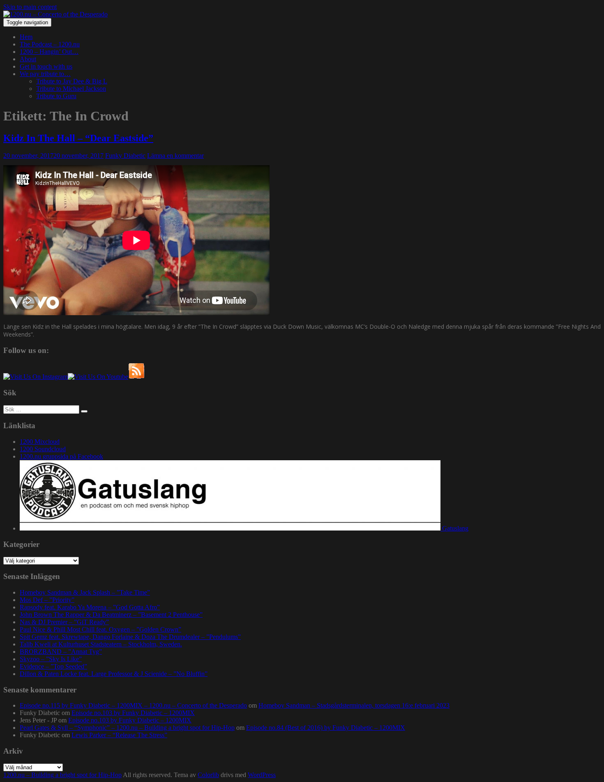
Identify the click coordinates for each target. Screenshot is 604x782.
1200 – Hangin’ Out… (49, 51)
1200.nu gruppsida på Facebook (61, 456)
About (28, 58)
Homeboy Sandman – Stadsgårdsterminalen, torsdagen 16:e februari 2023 (354, 705)
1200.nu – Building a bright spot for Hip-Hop (62, 774)
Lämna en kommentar (175, 155)
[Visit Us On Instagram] (35, 376)
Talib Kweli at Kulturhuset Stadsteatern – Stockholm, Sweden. (101, 644)
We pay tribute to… (45, 73)
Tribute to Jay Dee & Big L (71, 81)
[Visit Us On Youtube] (98, 376)
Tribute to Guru (56, 95)
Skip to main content (30, 6)
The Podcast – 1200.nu (50, 44)
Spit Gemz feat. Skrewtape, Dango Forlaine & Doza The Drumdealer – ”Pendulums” (130, 636)
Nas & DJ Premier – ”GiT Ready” (64, 621)
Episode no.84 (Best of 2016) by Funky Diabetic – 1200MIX (325, 727)
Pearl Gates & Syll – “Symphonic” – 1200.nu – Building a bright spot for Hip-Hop (127, 727)
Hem (26, 36)
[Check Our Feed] (136, 376)
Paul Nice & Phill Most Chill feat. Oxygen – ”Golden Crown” (100, 629)
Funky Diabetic (125, 155)
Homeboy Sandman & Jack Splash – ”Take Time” (85, 592)
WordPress (262, 774)
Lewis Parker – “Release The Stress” (119, 734)
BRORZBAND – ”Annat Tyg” (61, 651)
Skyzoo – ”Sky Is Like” (51, 658)
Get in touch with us (46, 66)
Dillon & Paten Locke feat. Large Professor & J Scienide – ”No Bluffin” (113, 673)
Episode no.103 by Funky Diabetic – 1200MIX (133, 712)
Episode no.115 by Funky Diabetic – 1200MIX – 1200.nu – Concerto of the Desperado (133, 705)
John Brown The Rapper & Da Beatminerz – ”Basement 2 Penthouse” (111, 614)
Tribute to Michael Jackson (71, 88)
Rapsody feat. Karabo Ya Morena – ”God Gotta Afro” (90, 607)
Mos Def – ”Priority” (47, 599)
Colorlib (208, 774)
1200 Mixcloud (40, 441)
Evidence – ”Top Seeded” (53, 666)
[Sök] (84, 411)
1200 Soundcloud (43, 448)
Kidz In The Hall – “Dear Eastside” (78, 138)
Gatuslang (454, 528)
